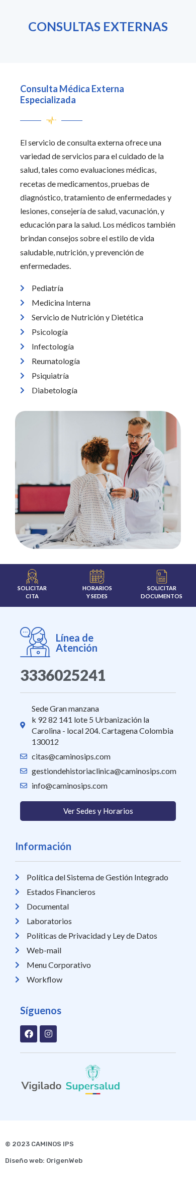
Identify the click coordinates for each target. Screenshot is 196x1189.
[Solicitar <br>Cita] (32, 576)
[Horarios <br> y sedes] (97, 576)
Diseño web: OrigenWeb (43, 1160)
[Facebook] (28, 1033)
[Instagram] (48, 1033)
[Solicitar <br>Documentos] (161, 576)
